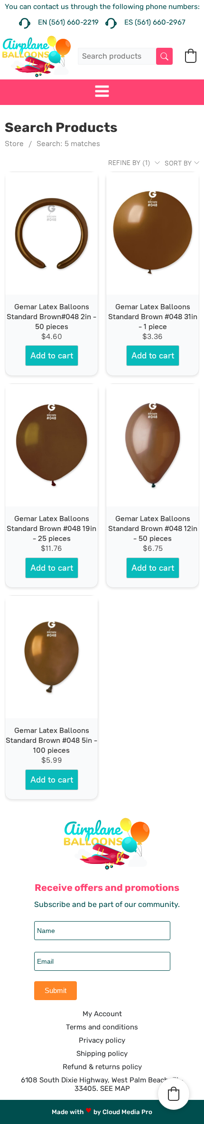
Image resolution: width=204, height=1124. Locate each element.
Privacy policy (102, 1040)
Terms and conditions (102, 1027)
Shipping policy (102, 1053)
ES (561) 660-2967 (154, 22)
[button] (191, 56)
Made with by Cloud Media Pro (102, 1111)
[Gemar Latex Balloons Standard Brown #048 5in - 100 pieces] (51, 657)
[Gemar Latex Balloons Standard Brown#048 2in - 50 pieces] (51, 233)
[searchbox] (125, 56)
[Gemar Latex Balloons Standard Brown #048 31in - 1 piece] (152, 233)
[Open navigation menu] (102, 92)
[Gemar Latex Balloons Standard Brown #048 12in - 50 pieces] (152, 445)
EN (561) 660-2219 (68, 22)
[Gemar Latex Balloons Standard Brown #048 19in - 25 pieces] (51, 445)
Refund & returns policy (102, 1067)
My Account (102, 1014)
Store (14, 143)
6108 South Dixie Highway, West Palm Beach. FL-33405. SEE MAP (102, 1084)
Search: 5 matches (68, 143)
